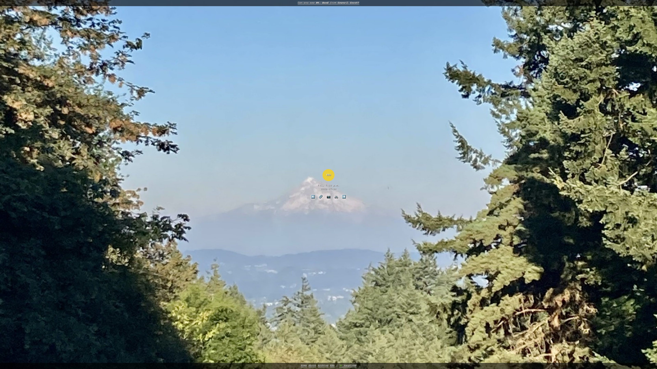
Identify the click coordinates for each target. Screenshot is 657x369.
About (312, 365)
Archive (323, 365)
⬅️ (313, 196)
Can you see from (328, 3)
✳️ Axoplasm (347, 365)
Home (304, 365)
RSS (332, 365)
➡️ (344, 196)
